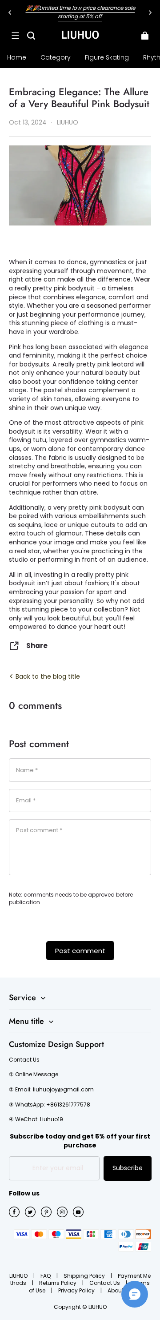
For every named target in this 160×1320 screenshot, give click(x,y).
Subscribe (127, 1167)
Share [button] (37, 645)
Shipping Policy (85, 1276)
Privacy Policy (77, 1290)
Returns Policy (58, 1283)
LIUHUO (19, 1276)
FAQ (46, 1276)
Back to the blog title (47, 676)
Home (16, 57)
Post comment (80, 950)
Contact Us (105, 1283)
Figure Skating (107, 57)
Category (55, 57)
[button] (15, 35)
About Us (120, 1290)
